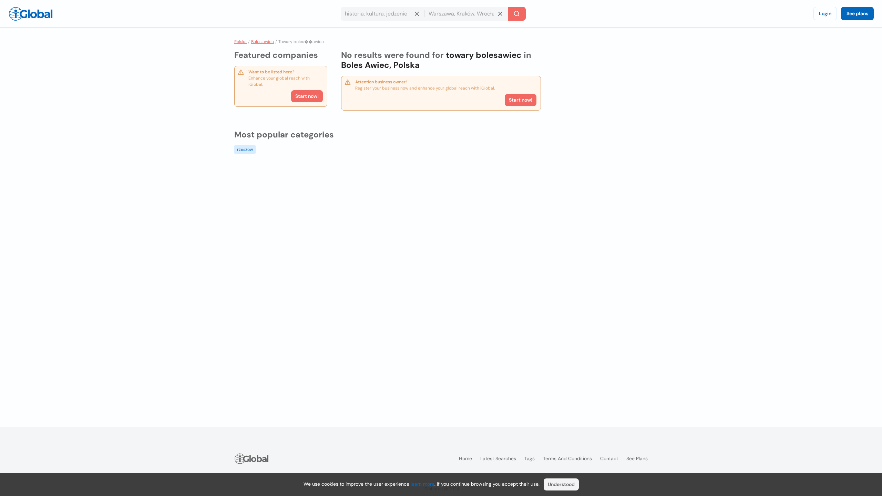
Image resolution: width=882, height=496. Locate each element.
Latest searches (498, 458)
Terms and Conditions (567, 458)
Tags (529, 458)
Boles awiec (262, 41)
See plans (857, 13)
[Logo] (30, 14)
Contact (609, 458)
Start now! (307, 96)
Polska (240, 41)
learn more (422, 484)
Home (465, 458)
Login (825, 13)
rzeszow (245, 149)
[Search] (517, 14)
